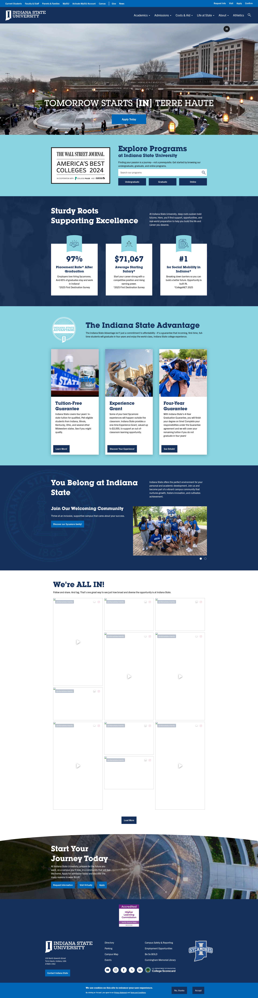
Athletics (238, 15)
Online (193, 181)
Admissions (161, 15)
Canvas (102, 3)
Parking (108, 948)
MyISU (66, 3)
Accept (198, 990)
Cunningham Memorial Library (160, 959)
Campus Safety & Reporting (159, 942)
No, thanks (179, 990)
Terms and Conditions (138, 992)
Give (114, 3)
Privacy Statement (120, 992)
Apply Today (129, 119)
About (222, 15)
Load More (129, 820)
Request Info (220, 3)
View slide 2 (205, 559)
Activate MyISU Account (84, 3)
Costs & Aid (183, 15)
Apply (239, 3)
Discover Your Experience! (122, 448)
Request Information (63, 885)
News (121, 3)
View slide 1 (201, 559)
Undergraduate (132, 181)
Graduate (162, 181)
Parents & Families (51, 3)
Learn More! (61, 448)
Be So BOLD (151, 954)
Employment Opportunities (158, 948)
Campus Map (111, 954)
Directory (109, 942)
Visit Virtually (86, 885)
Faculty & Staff (32, 3)
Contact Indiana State (57, 973)
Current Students (13, 3)
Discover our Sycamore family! (67, 524)
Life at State (204, 15)
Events (108, 959)
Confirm (249, 3)
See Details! (169, 448)
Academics (141, 15)
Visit (231, 3)
